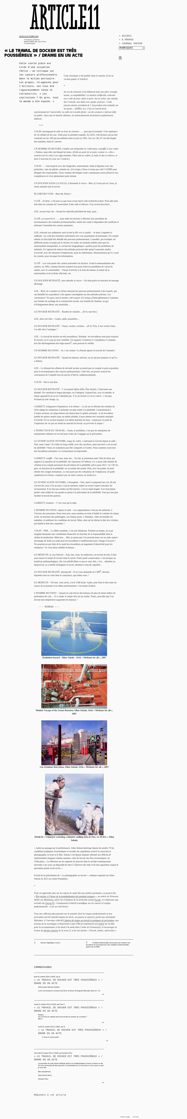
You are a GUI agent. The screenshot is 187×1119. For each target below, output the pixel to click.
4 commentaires (29, 43)
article (101, 924)
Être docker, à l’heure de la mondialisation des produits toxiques (65, 896)
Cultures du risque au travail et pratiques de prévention (88, 920)
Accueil (135, 1117)
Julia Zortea (42, 41)
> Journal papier (130, 43)
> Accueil (125, 36)
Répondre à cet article (50, 1095)
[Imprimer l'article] (120, 59)
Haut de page (125, 1117)
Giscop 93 (49, 903)
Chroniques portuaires (32, 40)
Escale (98, 900)
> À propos (126, 39)
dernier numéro (51, 930)
